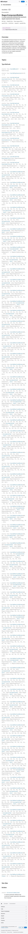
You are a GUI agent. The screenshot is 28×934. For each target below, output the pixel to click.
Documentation (7, 4)
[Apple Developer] (4, 1)
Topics (4, 60)
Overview (5, 37)
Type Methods (6, 64)
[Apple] (2, 903)
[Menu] (26, 1)
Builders (4, 887)
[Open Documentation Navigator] (2, 5)
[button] (19, 1)
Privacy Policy (9, 932)
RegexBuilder (4, 9)
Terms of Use (3, 932)
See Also (5, 883)
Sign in (23, 1)
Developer (6, 903)
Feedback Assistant (4, 927)
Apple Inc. (9, 930)
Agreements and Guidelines (18, 932)
